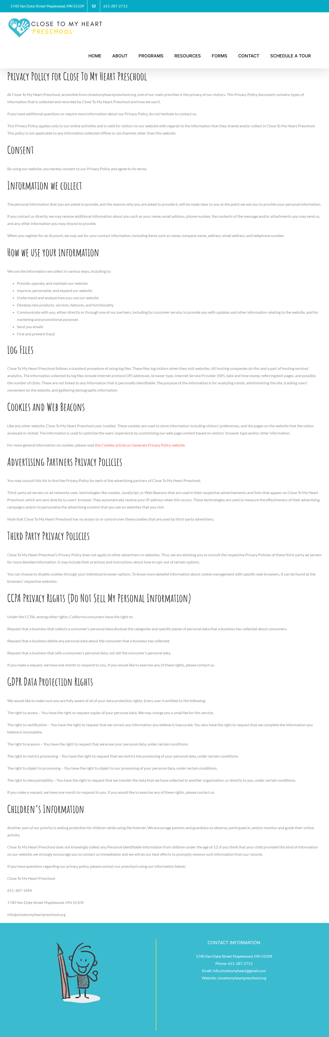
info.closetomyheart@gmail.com (239, 970)
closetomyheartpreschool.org (241, 978)
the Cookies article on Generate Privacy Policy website (140, 445)
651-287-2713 (240, 963)
